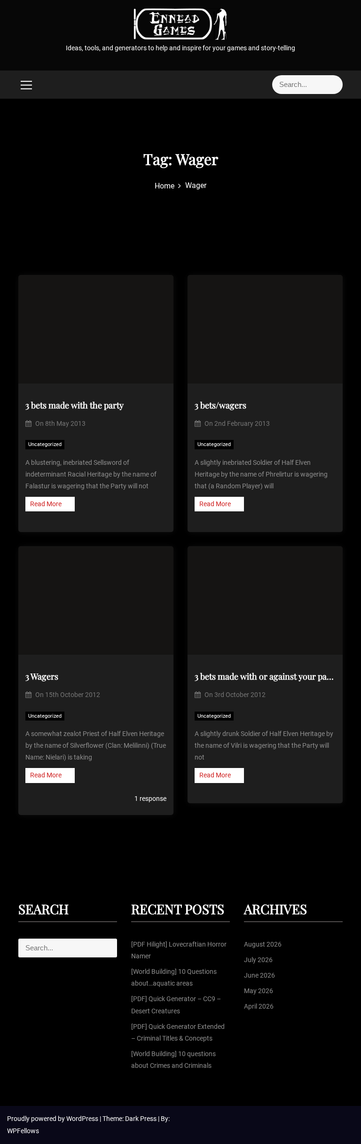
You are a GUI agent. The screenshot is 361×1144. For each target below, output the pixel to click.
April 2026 (259, 1006)
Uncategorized (45, 444)
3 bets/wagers (220, 405)
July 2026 (258, 960)
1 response (149, 798)
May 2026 (258, 991)
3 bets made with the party (74, 405)
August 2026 (263, 944)
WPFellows (23, 1131)
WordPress (83, 1118)
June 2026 (259, 975)
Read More (46, 504)
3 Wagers (41, 676)
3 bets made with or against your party (265, 676)
